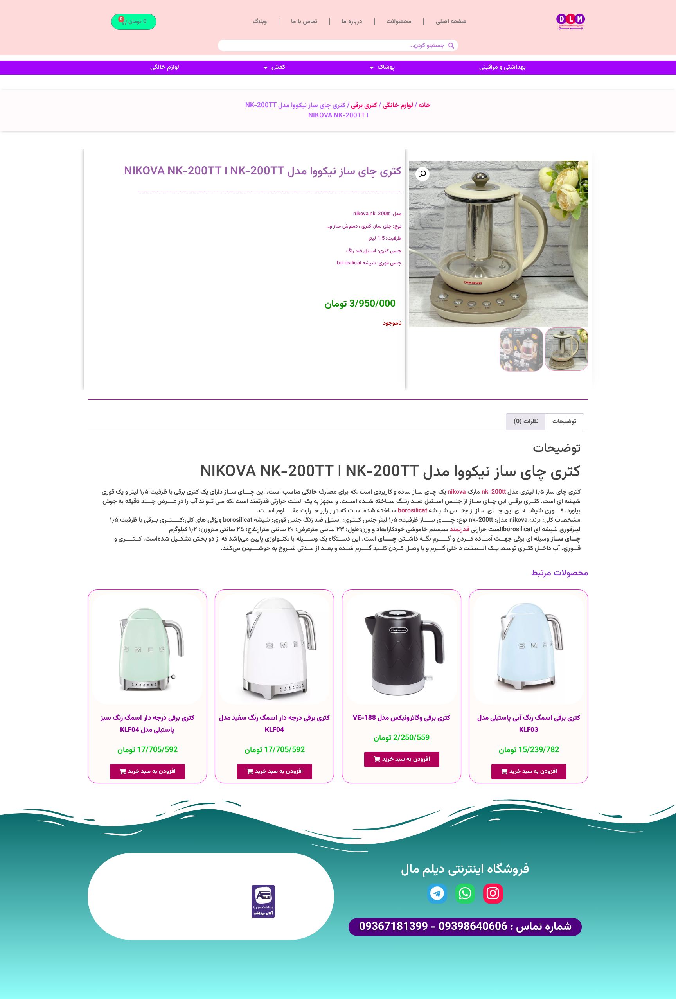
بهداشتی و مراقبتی (502, 67)
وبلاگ (260, 22)
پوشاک (386, 67)
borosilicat (412, 511)
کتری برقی (364, 106)
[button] (422, 174)
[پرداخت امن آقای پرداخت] (265, 917)
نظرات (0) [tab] (526, 422)
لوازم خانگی (164, 67)
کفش (278, 67)
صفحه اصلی (451, 22)
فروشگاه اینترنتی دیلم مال (465, 869)
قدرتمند (459, 530)
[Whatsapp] (465, 893)
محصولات (399, 22)
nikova (457, 492)
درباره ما (352, 22)
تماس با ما (304, 22)
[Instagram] (493, 893)
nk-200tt (494, 492)
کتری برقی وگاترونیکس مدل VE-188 (401, 718)
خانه (425, 106)
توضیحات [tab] (564, 422)
